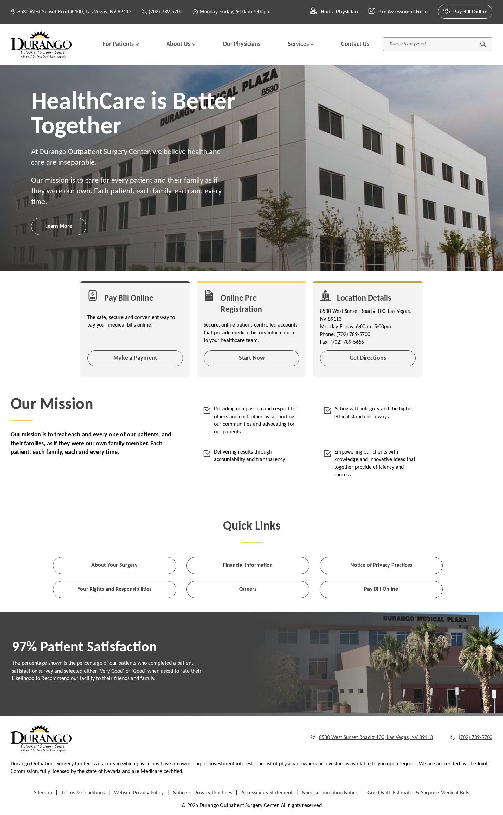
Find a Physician (339, 12)
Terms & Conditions (83, 793)
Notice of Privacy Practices (381, 565)
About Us (178, 44)
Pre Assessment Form (403, 12)
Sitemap (43, 793)
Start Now (252, 358)
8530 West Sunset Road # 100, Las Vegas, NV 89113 (74, 12)
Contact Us (355, 44)
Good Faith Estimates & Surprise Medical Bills (418, 793)
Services (298, 44)
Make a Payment (135, 358)
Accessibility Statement (267, 793)
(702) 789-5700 (165, 12)
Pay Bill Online (470, 12)
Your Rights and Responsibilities (114, 589)
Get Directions (368, 358)
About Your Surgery (114, 565)
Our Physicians (241, 44)
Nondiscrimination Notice (330, 793)
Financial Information (248, 565)
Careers (247, 589)
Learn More (58, 226)
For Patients (118, 44)
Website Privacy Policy (139, 793)
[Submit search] (483, 44)
